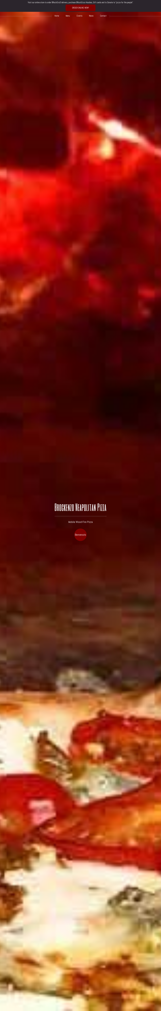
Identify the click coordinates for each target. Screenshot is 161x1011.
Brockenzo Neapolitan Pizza (81, 507)
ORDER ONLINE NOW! (80, 7)
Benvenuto (80, 534)
